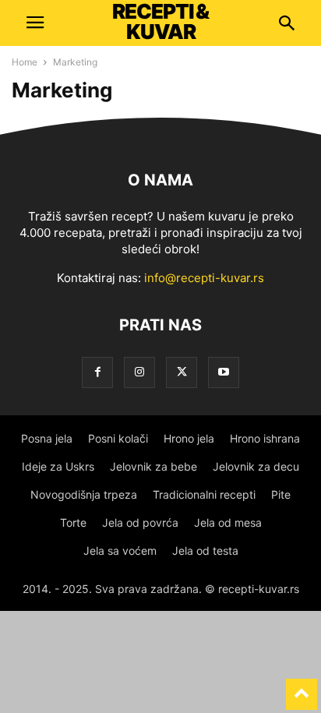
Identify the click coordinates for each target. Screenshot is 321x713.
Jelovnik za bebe (153, 466)
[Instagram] (139, 372)
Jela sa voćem (120, 550)
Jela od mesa (228, 522)
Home (24, 62)
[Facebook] (97, 372)
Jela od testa (205, 550)
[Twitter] (181, 372)
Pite (281, 494)
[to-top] (301, 687)
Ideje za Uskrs (58, 466)
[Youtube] (223, 372)
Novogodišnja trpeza (83, 494)
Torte (73, 522)
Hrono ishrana (265, 438)
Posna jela (46, 438)
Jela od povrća (140, 522)
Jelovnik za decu (256, 466)
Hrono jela (189, 438)
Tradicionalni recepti (204, 494)
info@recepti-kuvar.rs (204, 277)
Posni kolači (118, 438)
